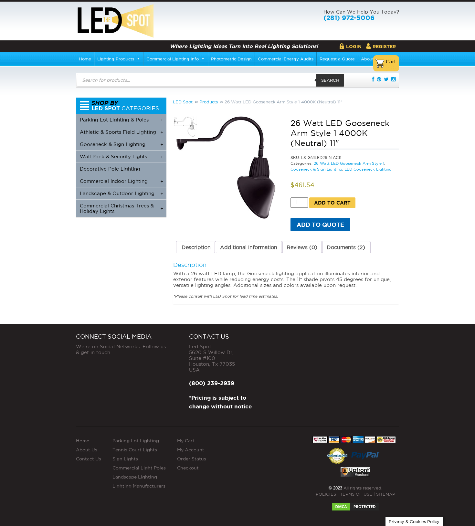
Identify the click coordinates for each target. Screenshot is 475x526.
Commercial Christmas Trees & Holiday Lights (121, 208)
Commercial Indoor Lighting (121, 181)
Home (85, 59)
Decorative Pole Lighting (110, 169)
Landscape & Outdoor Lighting (121, 193)
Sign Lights (125, 458)
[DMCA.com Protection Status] (355, 504)
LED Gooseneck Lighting (368, 169)
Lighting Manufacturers (138, 486)
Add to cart (332, 202)
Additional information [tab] (248, 247)
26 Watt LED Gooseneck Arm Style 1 (349, 163)
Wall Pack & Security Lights (121, 156)
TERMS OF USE (356, 494)
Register (384, 46)
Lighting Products (115, 59)
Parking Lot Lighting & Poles (121, 119)
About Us (86, 449)
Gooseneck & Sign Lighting (316, 169)
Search (330, 80)
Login (354, 46)
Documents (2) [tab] (346, 247)
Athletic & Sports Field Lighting (121, 132)
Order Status (191, 458)
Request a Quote (337, 59)
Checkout (188, 467)
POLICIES (326, 494)
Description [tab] (196, 247)
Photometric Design (231, 59)
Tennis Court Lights (134, 449)
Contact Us (88, 458)
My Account (190, 449)
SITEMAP (385, 494)
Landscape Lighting (134, 476)
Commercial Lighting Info (172, 59)
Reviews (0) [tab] (302, 247)
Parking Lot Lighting (135, 440)
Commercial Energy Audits (285, 59)
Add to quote (320, 224)
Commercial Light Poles (139, 467)
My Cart (186, 440)
